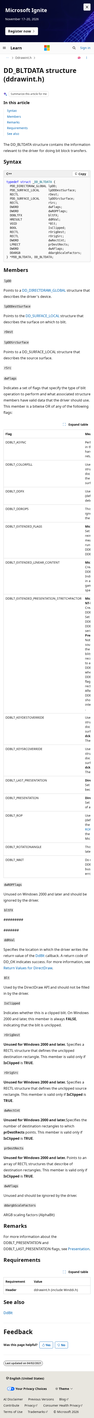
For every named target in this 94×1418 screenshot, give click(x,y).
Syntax (12, 111)
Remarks (13, 122)
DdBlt (40, 955)
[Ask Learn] (79, 57)
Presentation (78, 1248)
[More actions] (87, 57)
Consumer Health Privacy (61, 1405)
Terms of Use (13, 1412)
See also (13, 134)
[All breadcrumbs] (7, 57)
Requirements (17, 128)
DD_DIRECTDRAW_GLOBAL (44, 290)
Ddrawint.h (23, 58)
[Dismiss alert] (87, 7)
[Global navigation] (4, 48)
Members (14, 116)
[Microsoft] (47, 48)
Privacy (29, 1405)
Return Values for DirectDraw (27, 968)
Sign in (85, 48)
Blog (62, 1399)
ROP (88, 829)
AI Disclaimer (13, 1399)
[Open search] (74, 48)
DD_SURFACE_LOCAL (42, 315)
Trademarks (36, 1412)
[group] (47, 654)
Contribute (11, 1405)
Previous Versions (41, 1399)
